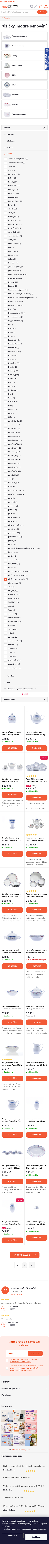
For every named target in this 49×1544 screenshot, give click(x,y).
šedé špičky (13, 602)
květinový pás (14, 375)
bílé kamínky (13, 197)
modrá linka (13, 429)
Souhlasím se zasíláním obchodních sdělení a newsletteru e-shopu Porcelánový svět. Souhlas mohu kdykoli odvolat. (26, 1368)
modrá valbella (14, 440)
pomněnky (13, 529)
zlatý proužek (14, 660)
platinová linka (14, 517)
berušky (12, 182)
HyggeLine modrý (16, 317)
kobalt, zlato (13, 348)
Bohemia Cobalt (15, 201)
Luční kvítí (13, 402)
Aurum (11, 166)
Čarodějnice (13, 217)
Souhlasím (36, 1537)
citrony (11, 213)
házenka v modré (15, 305)
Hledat (42, 12)
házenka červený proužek (18, 290)
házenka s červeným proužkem (20, 294)
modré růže (13, 463)
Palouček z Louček (16, 494)
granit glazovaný (15, 271)
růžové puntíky (14, 583)
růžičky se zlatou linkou (17, 575)
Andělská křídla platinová (17, 159)
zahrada (12, 637)
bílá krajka (13, 193)
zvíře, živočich (14, 664)
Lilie (10, 394)
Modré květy (14, 452)
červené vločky (14, 236)
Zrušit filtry (25, 694)
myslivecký (13, 483)
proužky (12, 541)
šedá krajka (13, 595)
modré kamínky (15, 444)
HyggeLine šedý (15, 321)
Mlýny (11, 417)
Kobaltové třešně (15, 352)
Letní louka (12, 390)
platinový (12, 521)
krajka (11, 359)
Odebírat (35, 1353)
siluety (11, 587)
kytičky (11, 386)
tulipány (12, 610)
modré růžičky (14, 467)
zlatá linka (12, 649)
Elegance (12, 255)
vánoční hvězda (14, 618)
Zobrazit (37, 966)
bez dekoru (14, 186)
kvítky (11, 382)
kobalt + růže (13, 340)
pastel (11, 498)
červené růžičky (14, 228)
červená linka (14, 220)
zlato (11, 652)
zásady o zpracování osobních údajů (30, 1529)
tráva (11, 606)
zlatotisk (12, 656)
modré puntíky (14, 460)
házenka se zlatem (15, 301)
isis (10, 325)
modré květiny (14, 448)
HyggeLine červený (16, 313)
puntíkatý (12, 544)
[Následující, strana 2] (24, 1265)
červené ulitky (14, 232)
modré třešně (14, 471)
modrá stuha (14, 436)
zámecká (12, 645)
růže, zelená (13, 564)
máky (11, 413)
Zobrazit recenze (16, 1294)
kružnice (12, 367)
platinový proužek (15, 525)
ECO (10, 247)
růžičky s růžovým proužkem (19, 571)
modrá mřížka (14, 433)
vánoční (12, 614)
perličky (12, 502)
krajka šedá (13, 363)
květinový (13, 371)
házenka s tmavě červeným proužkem (22, 298)
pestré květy (13, 506)
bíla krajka (12, 190)
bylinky (11, 205)
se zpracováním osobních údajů (23, 1360)
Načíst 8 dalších (23, 1255)
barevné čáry (13, 174)
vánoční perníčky (15, 622)
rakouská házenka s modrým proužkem (23, 548)
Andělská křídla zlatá (16, 163)
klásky (11, 332)
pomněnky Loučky (15, 537)
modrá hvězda (14, 425)
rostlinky (12, 556)
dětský (12, 240)
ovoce (11, 487)
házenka (13, 282)
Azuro (11, 170)
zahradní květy (14, 641)
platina (11, 514)
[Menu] (46, 6)
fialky (12, 259)
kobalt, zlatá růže (15, 344)
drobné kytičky (14, 244)
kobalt (11, 336)
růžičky (11, 568)
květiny (12, 379)
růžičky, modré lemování (18, 579)
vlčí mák (12, 625)
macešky (12, 409)
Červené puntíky (14, 224)
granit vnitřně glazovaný (17, 274)
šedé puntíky (13, 598)
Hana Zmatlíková (15, 278)
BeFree (12, 178)
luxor (11, 406)
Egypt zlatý (13, 251)
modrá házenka (15, 421)
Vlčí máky (12, 629)
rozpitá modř (13, 560)
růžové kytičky (14, 668)
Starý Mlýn (12, 591)
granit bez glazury (15, 267)
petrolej (12, 510)
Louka (11, 398)
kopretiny (12, 355)
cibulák (12, 209)
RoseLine (12, 552)
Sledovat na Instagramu (21, 1449)
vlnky (11, 633)
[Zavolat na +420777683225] (31, 6)
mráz (11, 479)
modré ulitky (13, 475)
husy (11, 309)
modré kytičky (14, 456)
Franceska (13, 263)
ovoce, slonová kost (15, 490)
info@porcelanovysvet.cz (9, 1)
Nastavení (12, 1535)
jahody (12, 328)
